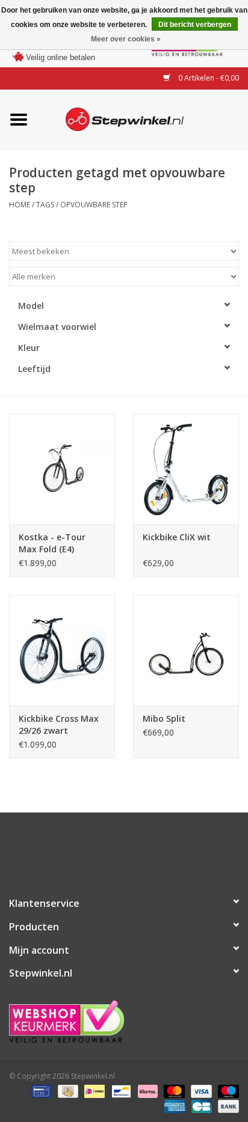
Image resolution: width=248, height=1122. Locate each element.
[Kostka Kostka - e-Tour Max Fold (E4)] (62, 468)
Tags (45, 205)
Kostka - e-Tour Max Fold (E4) (52, 543)
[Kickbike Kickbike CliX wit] (186, 468)
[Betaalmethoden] (39, 1090)
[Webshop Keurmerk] (124, 1021)
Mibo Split (164, 718)
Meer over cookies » (126, 39)
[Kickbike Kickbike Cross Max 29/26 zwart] (62, 650)
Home (19, 205)
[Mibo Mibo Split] (186, 650)
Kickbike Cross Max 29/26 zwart (59, 724)
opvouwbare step (94, 205)
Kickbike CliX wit (177, 543)
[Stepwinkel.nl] (143, 118)
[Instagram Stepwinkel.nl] (134, 849)
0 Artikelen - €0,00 (207, 78)
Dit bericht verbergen (194, 24)
